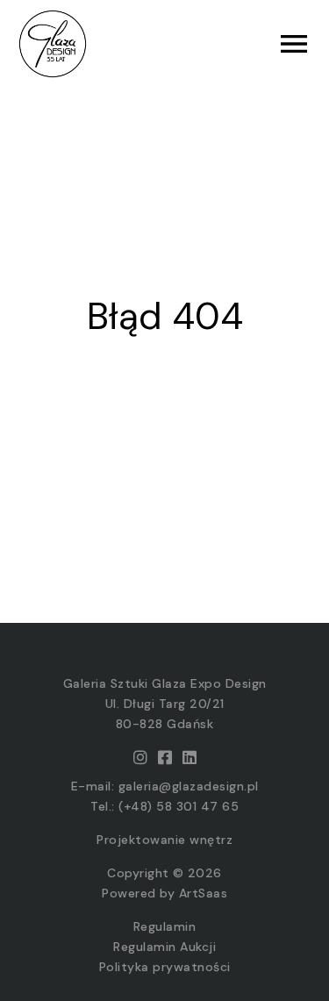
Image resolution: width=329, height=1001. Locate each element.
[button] (238, 43)
